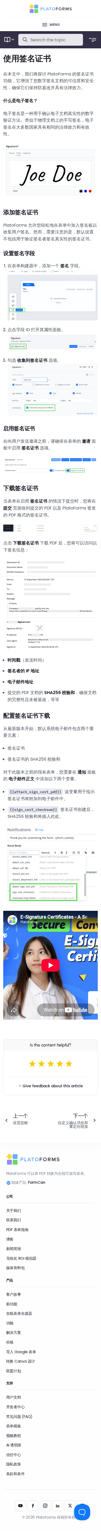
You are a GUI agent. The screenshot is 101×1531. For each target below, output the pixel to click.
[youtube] (20, 1505)
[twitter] (70, 1505)
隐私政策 (13, 1464)
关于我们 (13, 1210)
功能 (10, 1323)
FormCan (36, 1182)
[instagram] (45, 1505)
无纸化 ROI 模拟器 (21, 1258)
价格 (10, 1342)
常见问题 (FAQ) (19, 1416)
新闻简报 (13, 1248)
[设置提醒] (24, 1120)
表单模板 (13, 1426)
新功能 (11, 1304)
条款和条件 (15, 1473)
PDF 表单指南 (17, 1229)
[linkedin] (57, 1505)
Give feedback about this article (53, 1086)
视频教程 (13, 1435)
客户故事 (13, 1294)
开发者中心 (15, 1407)
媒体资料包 (15, 1267)
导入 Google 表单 (21, 1352)
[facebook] (32, 1505)
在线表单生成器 (19, 1313)
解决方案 (13, 1332)
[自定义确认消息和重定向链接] (76, 1120)
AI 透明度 (14, 1445)
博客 (10, 1239)
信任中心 (13, 1454)
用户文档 (13, 1397)
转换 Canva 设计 (20, 1361)
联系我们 (13, 1220)
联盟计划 (13, 1371)
